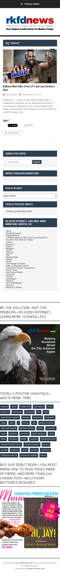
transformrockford (9, 455)
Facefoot (10, 274)
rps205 (4, 450)
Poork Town (11, 270)
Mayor (40, 428)
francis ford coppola (10, 417)
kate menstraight (8, 428)
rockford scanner (32, 444)
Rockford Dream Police (11, 444)
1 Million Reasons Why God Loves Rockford (26, 237)
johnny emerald (47, 423)
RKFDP (24, 439)
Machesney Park (27, 428)
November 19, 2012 (31, 94)
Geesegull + (12, 278)
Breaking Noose (13, 233)
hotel (12, 423)
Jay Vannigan (11, 94)
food (46, 412)
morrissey (51, 428)
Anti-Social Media (14, 272)
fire (38, 412)
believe (4, 406)
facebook (29, 412)
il (18, 423)
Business (10, 244)
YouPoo (9, 280)
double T (5, 412)
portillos (13, 433)
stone (24, 450)
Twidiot (9, 276)
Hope (3, 423)
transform (45, 450)
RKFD (3, 439)
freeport (25, 417)
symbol (34, 450)
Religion (10, 248)
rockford (33, 439)
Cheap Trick (25, 406)
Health (9, 259)
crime (49, 406)
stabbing (14, 450)
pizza (3, 433)
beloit (13, 406)
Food (8, 261)
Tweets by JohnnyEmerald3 (19, 211)
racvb (51, 433)
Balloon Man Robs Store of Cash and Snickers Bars (29, 88)
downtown (17, 412)
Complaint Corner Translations (20, 267)
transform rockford (29, 455)
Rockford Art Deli (48, 439)
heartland (37, 417)
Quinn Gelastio (38, 433)
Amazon (10, 285)
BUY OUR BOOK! (14, 283)
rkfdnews (13, 439)
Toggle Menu (31, 4)
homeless (49, 417)
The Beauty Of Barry (16, 263)
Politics (9, 246)
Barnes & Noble (14, 287)
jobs (34, 423)
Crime (9, 241)
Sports (9, 250)
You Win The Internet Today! (20, 239)
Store (8, 231)
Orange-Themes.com (35, 568)
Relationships (12, 257)
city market (39, 406)
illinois (26, 423)
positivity (24, 433)
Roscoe (46, 444)
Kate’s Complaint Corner (17, 265)
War (8, 254)
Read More (13, 133)
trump (43, 455)
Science (9, 252)
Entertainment (12, 235)
